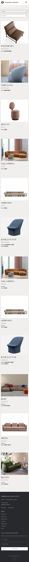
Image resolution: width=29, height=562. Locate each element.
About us (3, 516)
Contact (3, 526)
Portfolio (4, 523)
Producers (4, 519)
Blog (2, 528)
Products (3, 514)
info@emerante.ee (5, 504)
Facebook (3, 507)
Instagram (10, 507)
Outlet (3, 521)
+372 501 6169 (4, 502)
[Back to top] (14, 559)
